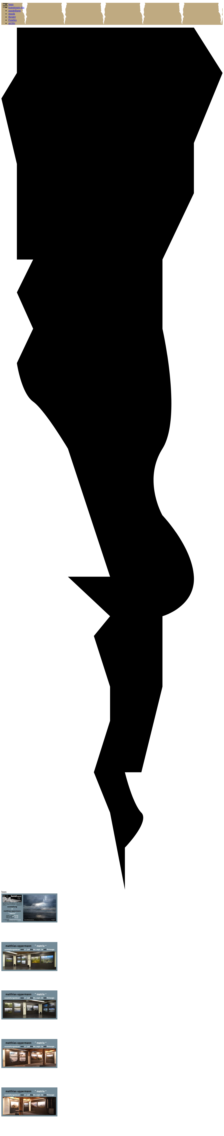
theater (12, 16)
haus (10, 4)
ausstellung (14, 10)
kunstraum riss (16, 7)
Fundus (12, 20)
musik (11, 13)
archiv (11, 23)
